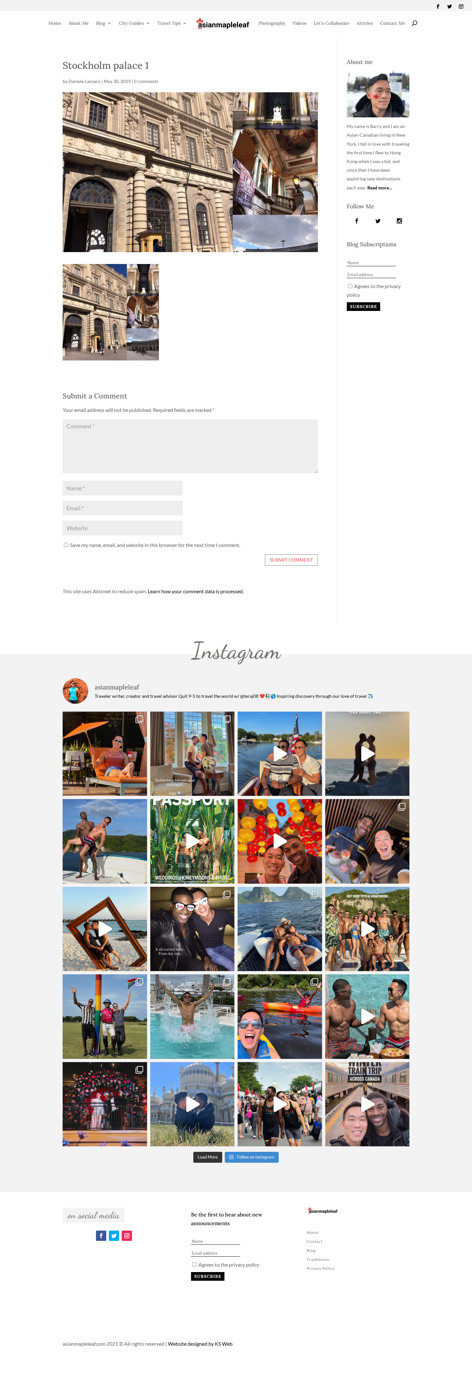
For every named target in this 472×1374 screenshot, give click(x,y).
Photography (271, 23)
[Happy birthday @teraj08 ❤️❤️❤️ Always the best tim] (105, 841)
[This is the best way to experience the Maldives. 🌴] (367, 1016)
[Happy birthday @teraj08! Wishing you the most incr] (192, 1104)
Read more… (379, 187)
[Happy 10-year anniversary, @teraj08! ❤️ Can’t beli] (192, 929)
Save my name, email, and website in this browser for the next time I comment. (155, 545)
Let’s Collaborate (332, 23)
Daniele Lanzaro (84, 81)
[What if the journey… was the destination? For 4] (367, 1104)
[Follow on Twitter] (449, 6)
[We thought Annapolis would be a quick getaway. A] (280, 754)
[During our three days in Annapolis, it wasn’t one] (192, 754)
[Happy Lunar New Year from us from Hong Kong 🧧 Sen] (280, 841)
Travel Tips (169, 23)
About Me (78, 23)
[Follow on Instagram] (461, 6)
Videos (300, 23)
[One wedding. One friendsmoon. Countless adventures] (367, 754)
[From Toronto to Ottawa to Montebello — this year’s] (280, 1016)
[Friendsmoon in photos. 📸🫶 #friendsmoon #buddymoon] (280, 929)
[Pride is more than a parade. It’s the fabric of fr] (280, 1104)
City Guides (131, 23)
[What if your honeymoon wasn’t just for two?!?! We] (367, 929)
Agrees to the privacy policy (228, 1264)
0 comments (146, 81)
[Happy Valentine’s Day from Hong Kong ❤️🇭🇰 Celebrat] (367, 841)
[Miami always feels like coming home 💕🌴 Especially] (192, 1016)
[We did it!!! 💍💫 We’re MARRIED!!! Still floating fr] (105, 1104)
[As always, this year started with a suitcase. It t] (105, 929)
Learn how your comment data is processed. (196, 591)
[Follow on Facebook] (437, 6)
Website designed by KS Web (200, 1344)
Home (54, 23)
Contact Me (392, 23)
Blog (100, 23)
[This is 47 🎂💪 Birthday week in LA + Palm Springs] (105, 754)
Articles (365, 23)
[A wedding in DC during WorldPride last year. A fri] (192, 841)
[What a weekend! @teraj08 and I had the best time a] (105, 1016)
